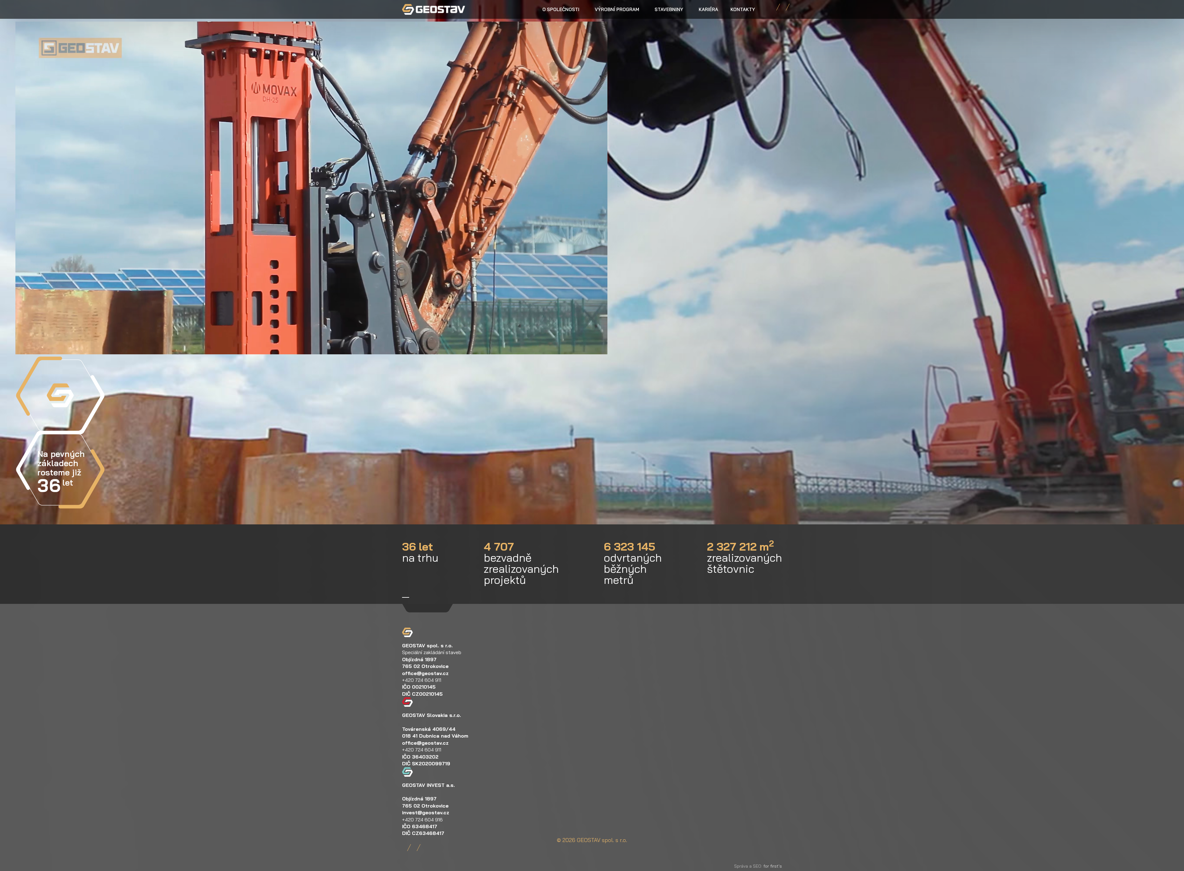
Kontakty (742, 9)
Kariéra (708, 9)
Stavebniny (669, 9)
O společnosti (560, 9)
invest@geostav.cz (425, 812)
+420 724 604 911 (421, 680)
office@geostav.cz (425, 673)
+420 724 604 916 (422, 819)
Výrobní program (617, 9)
